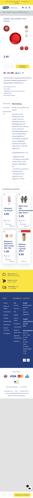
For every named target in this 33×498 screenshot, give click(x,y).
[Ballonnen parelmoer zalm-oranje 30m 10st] (9, 234)
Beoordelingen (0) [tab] (7, 112)
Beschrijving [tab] (6, 103)
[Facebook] (24, 360)
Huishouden (6, 312)
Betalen (16, 315)
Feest (12, 91)
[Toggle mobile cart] (23, 8)
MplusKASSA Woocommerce (19, 393)
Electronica (6, 324)
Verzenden (16, 324)
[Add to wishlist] (5, 26)
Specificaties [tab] (6, 107)
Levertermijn (16, 327)
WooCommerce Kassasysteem (16, 395)
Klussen (6, 315)
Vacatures (16, 341)
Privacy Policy (24, 391)
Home (4, 12)
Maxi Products (11, 95)
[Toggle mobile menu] (29, 8)
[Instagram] (28, 360)
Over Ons (16, 308)
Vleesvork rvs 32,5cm (8, 209)
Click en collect (16, 319)
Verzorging (6, 333)
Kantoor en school (6, 329)
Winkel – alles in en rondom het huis (17, 12)
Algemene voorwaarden (16, 337)
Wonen (6, 303)
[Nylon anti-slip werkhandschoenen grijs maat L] (23, 198)
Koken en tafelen (6, 307)
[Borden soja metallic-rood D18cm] (16, 38)
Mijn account (16, 304)
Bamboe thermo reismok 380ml (22, 247)
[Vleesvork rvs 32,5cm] (9, 199)
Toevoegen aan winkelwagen (22, 66)
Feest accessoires (20, 91)
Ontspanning (7, 93)
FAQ (15, 312)
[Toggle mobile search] (26, 8)
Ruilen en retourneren (16, 331)
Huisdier (6, 318)
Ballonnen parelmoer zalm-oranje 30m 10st (9, 244)
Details (12, 226)
